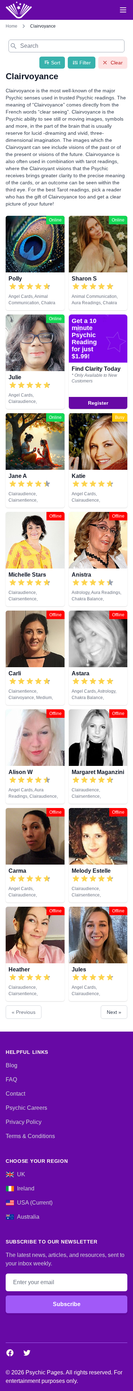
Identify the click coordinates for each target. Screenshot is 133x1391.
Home (11, 26)
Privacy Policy (23, 1122)
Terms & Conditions (30, 1136)
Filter (85, 62)
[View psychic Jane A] (98, 361)
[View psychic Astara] (98, 658)
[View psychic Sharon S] (98, 263)
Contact (15, 1094)
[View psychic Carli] (35, 658)
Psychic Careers (26, 1108)
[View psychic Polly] (35, 263)
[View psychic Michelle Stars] (35, 559)
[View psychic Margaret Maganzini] (98, 756)
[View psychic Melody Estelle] (98, 855)
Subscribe (67, 1304)
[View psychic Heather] (35, 954)
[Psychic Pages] (19, 9)
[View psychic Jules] (98, 954)
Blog (11, 1065)
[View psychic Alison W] (35, 756)
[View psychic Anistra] (98, 559)
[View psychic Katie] (98, 460)
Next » (114, 1012)
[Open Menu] (123, 10)
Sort (55, 62)
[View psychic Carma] (35, 855)
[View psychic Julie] (35, 361)
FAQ (11, 1080)
